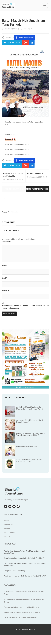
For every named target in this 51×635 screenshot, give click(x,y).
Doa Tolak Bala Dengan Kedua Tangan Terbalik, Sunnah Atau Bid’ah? (30, 434)
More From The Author (37, 189)
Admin (24, 29)
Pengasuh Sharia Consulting (26, 446)
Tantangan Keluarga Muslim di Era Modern (21, 607)
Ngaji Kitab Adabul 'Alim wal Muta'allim (13, 174)
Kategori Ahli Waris (35, 173)
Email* (4, 278)
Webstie (5, 290)
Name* (4, 266)
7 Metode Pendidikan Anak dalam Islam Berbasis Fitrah (24, 592)
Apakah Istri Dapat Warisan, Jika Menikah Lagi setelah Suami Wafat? (29, 408)
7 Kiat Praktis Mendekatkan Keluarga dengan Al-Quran (24, 600)
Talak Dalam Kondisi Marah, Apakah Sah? (20, 618)
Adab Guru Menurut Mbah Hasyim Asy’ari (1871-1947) (29, 460)
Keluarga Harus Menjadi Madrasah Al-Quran (22, 612)
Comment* (6, 242)
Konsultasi (8, 524)
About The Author (14, 189)
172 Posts (14, 212)
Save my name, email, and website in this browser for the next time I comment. (25, 306)
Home (6, 520)
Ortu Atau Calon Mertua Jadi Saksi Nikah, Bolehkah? (29, 421)
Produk (7, 536)
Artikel (7, 528)
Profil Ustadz (9, 532)
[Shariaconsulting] (12, 5)
